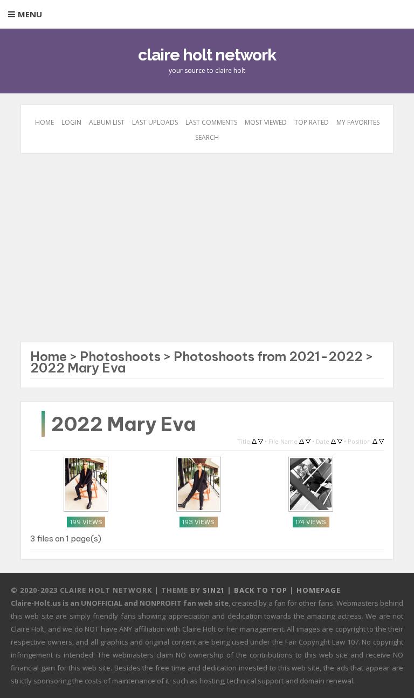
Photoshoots (120, 356)
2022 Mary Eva (78, 368)
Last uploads (155, 122)
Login (71, 122)
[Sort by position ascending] (374, 440)
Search (207, 137)
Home (44, 122)
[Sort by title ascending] (254, 440)
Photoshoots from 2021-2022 (268, 356)
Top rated (311, 122)
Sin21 (214, 590)
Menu (30, 14)
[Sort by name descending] (308, 440)
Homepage (318, 590)
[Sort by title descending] (260, 440)
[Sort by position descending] (381, 440)
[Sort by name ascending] (301, 440)
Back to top (260, 590)
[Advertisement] (206, 253)
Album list (107, 122)
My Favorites (358, 122)
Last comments (211, 122)
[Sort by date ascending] (333, 440)
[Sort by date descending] (339, 440)
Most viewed (266, 122)
